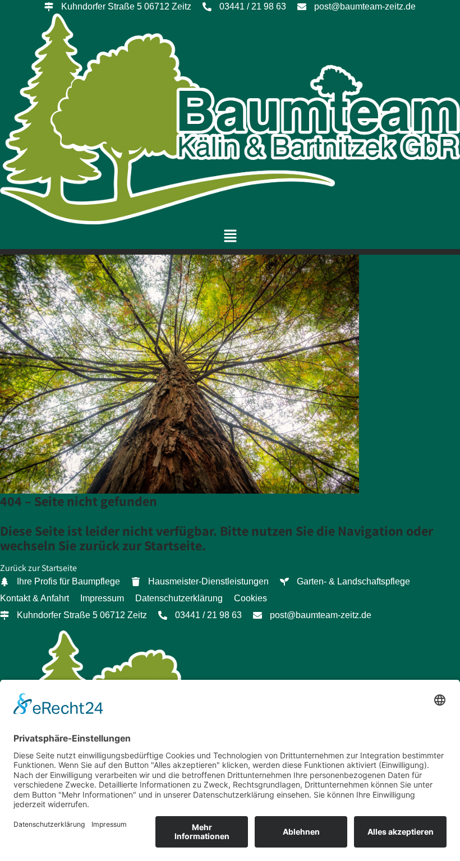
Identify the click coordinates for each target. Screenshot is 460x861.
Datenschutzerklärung (179, 598)
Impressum (102, 598)
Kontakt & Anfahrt (34, 598)
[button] (230, 236)
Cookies (250, 598)
